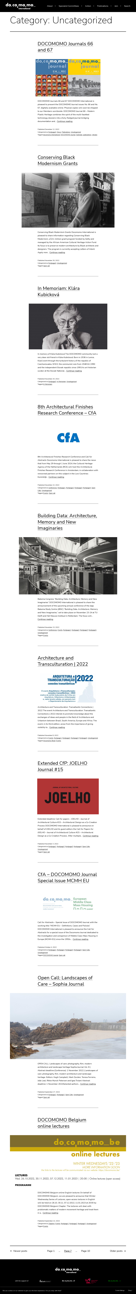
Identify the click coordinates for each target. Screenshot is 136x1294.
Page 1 (51, 1251)
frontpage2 (70, 488)
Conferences (52, 488)
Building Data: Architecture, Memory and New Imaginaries (67, 521)
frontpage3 (52, 381)
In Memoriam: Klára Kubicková (59, 291)
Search (127, 6)
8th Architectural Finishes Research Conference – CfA (67, 410)
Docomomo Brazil (49, 741)
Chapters (51, 1224)
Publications (102, 6)
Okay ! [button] (130, 1290)
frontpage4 (52, 132)
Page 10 (85, 1251)
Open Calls (86, 846)
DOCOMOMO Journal (68, 135)
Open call (46, 266)
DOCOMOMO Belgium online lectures (62, 1123)
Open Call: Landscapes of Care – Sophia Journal (65, 980)
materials (79, 135)
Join (116, 6)
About (50, 6)
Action (88, 6)
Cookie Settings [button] (120, 1290)
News (59, 132)
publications (87, 135)
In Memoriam (61, 381)
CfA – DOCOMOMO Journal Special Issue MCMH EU (67, 877)
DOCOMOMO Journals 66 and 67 (65, 46)
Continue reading (64, 121)
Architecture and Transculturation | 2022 (63, 661)
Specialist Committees (69, 6)
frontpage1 (61, 488)
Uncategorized (76, 132)
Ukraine (94, 135)
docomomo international (51, 135)
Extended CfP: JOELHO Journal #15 (62, 766)
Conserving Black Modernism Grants (58, 160)
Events (45, 493)
